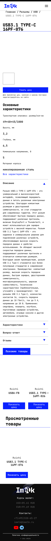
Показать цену (14, 406)
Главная (11, 11)
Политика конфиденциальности (25, 535)
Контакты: (25, 513)
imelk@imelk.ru (24, 522)
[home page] (10, 6)
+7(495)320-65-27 (25, 518)
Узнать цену (25, 90)
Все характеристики (15, 174)
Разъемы (24, 11)
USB (35, 11)
